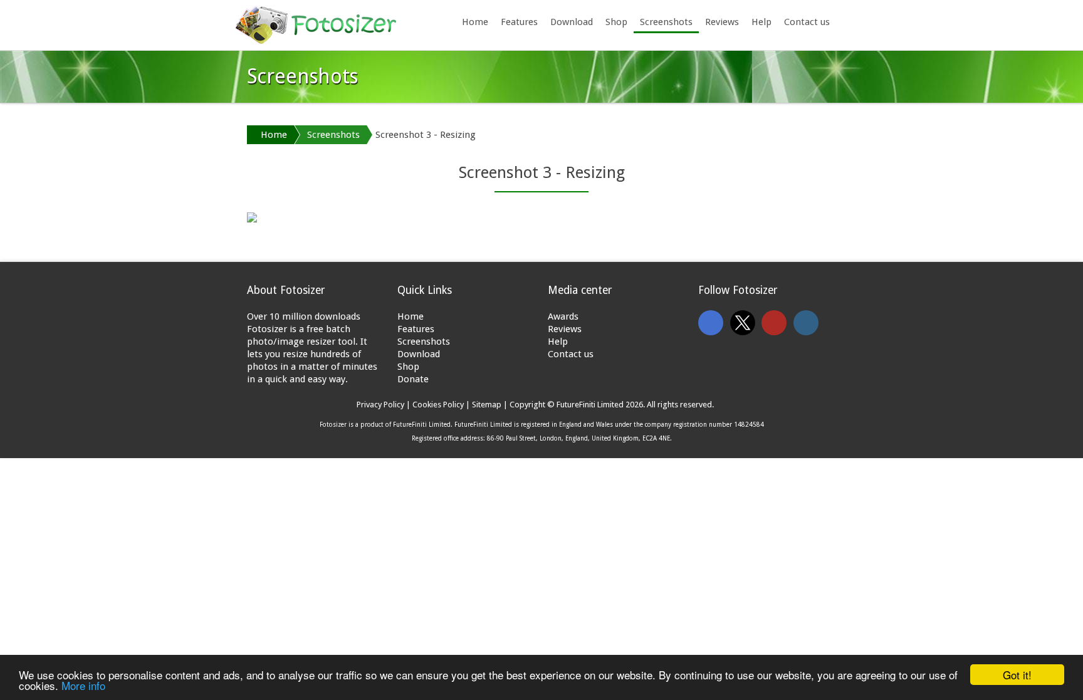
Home (475, 22)
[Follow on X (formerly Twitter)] (742, 322)
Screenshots (666, 22)
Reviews (722, 22)
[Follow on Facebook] (710, 322)
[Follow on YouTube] (774, 322)
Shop (616, 22)
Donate (413, 379)
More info (83, 685)
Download (571, 22)
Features (519, 22)
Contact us (807, 22)
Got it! (1017, 674)
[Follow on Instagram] (806, 322)
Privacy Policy (380, 404)
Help (761, 22)
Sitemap (486, 404)
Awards (563, 316)
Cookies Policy (438, 404)
